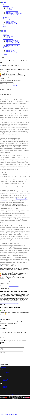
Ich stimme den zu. (11, 85)
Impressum (5, 379)
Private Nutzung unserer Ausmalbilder (11, 392)
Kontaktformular (6, 372)
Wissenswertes (6, 373)
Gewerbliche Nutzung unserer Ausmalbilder (12, 394)
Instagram (5, 386)
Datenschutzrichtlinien (13, 85)
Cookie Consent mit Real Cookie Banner (9, 414)
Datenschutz (5, 380)
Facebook (5, 387)
